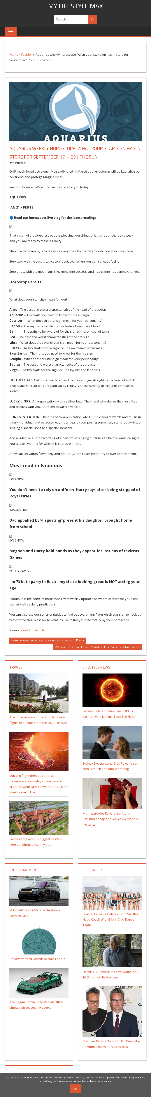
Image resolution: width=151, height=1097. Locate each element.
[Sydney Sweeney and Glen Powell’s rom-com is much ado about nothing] (112, 758)
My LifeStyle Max (75, 6)
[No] (146, 1085)
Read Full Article (33, 630)
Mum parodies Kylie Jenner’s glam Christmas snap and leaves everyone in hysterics (110, 819)
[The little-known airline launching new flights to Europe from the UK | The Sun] (39, 712)
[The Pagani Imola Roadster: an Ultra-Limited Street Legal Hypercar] (39, 996)
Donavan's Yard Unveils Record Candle (37, 959)
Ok (75, 1088)
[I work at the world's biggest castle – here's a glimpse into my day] (39, 833)
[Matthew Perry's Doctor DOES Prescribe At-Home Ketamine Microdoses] (112, 1035)
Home (13, 54)
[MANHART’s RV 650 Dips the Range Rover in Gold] (39, 905)
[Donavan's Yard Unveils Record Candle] (39, 953)
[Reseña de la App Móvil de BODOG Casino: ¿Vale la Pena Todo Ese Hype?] (112, 705)
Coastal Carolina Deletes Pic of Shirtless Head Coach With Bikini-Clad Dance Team (111, 919)
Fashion (27, 54)
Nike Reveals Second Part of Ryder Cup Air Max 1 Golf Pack (48, 641)
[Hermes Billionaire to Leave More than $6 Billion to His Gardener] (112, 966)
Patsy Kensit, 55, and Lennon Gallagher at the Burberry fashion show (96, 647)
